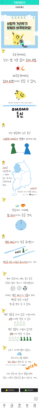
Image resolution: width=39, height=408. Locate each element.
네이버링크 (30, 390)
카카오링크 (11, 390)
